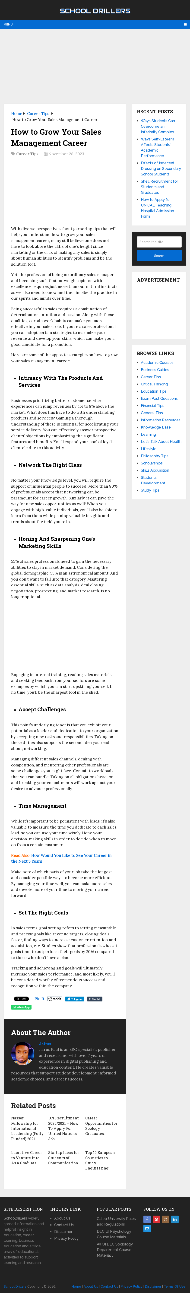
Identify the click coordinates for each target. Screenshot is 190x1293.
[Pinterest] (156, 1219)
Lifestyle (148, 449)
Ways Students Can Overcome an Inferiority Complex (158, 126)
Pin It (39, 998)
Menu (8, 24)
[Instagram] (165, 1219)
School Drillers (95, 11)
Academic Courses (157, 362)
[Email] (147, 1228)
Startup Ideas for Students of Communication (63, 1157)
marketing (21, 252)
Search (159, 255)
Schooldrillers (15, 1218)
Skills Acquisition (155, 470)
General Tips (152, 413)
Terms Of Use (174, 1286)
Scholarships (152, 463)
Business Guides (155, 370)
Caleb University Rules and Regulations (116, 1221)
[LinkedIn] (175, 1219)
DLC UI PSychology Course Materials (114, 1234)
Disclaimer (63, 1231)
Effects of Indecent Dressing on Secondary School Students (161, 168)
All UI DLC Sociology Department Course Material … (115, 1250)
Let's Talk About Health (161, 441)
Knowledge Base (156, 427)
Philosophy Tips (154, 456)
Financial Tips (152, 405)
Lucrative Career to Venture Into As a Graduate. (26, 1157)
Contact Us (64, 1225)
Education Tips (154, 391)
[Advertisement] (95, 66)
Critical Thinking (154, 384)
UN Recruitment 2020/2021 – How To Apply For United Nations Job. (63, 1128)
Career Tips (27, 153)
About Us (62, 1218)
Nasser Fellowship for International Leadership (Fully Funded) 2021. (27, 1128)
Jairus (45, 1043)
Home (76, 1286)
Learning (148, 434)
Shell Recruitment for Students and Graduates (159, 187)
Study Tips (150, 490)
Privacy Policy (66, 1238)
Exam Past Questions (159, 398)
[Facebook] (147, 1219)
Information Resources (160, 420)
